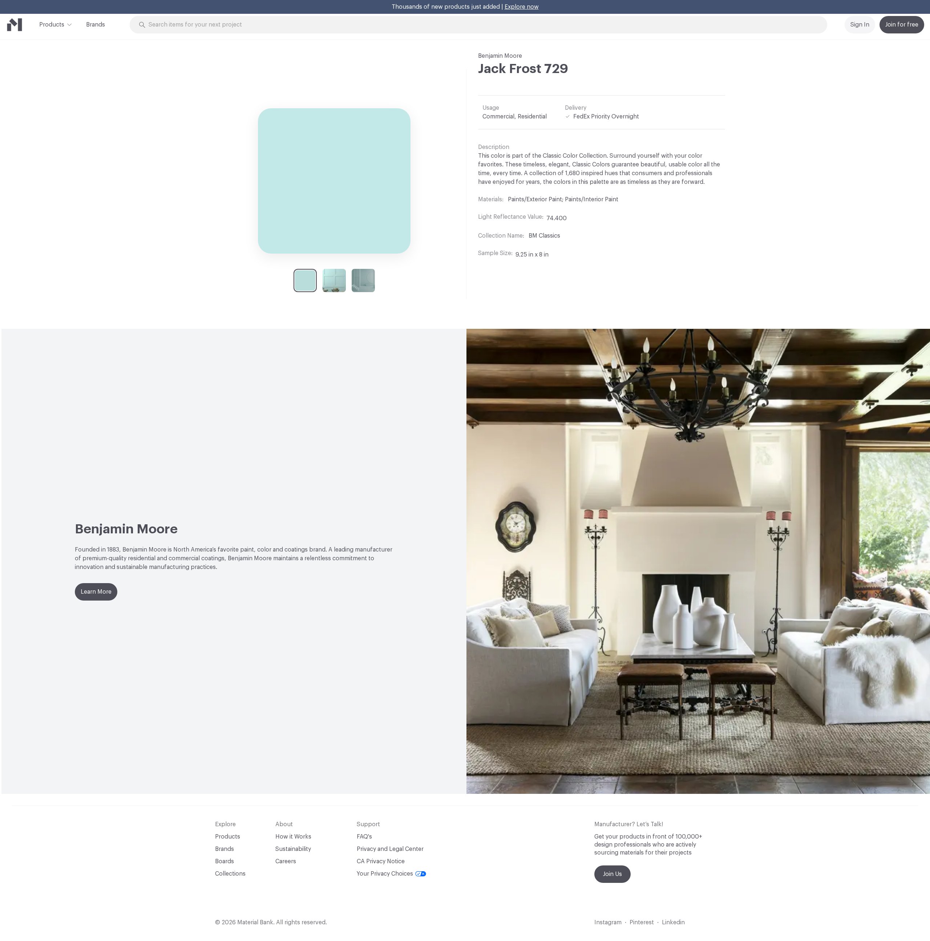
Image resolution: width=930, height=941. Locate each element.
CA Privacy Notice (381, 861)
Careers (285, 861)
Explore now (522, 7)
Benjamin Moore (500, 56)
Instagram (608, 922)
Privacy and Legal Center (390, 849)
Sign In (859, 25)
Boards (224, 861)
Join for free (901, 25)
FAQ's (364, 837)
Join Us (612, 874)
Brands (95, 25)
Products (51, 25)
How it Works (293, 837)
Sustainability (293, 849)
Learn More (96, 592)
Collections (230, 874)
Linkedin (673, 922)
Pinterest (642, 922)
